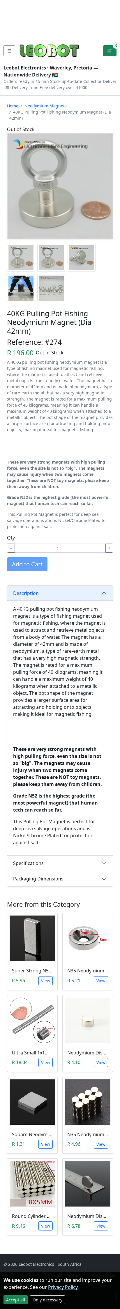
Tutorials (14, 4)
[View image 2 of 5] (51, 258)
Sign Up (110, 18)
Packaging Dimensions (38, 878)
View (45, 981)
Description (26, 593)
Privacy (12, 32)
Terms (34, 32)
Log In (92, 18)
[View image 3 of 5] (82, 258)
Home (12, 106)
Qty (11, 538)
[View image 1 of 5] (21, 258)
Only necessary (47, 1300)
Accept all (15, 1300)
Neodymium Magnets (45, 106)
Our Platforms (20, 23)
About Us (41, 4)
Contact (13, 14)
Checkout (67, 18)
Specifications (28, 863)
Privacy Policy (62, 1287)
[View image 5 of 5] (51, 288)
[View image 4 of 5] (21, 288)
